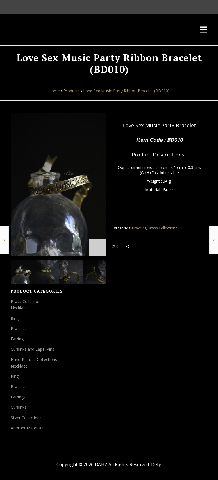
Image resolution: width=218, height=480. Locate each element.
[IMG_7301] (47, 272)
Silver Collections (26, 417)
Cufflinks (18, 407)
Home (54, 90)
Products (71, 90)
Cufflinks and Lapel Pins (32, 349)
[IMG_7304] (71, 272)
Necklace (19, 307)
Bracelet (139, 227)
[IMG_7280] (58, 184)
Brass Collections (162, 227)
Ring (15, 318)
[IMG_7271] (94, 272)
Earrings (18, 338)
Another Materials (27, 428)
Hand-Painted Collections (34, 359)
